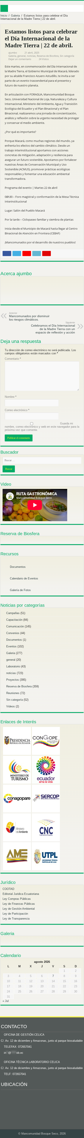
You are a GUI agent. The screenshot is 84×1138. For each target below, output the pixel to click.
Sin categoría (67, 55)
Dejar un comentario (19, 59)
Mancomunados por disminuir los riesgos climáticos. (29, 316)
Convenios (12, 633)
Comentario (13, 358)
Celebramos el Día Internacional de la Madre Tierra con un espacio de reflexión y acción (53, 327)
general (21, 55)
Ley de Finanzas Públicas (19, 903)
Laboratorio (13, 666)
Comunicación (15, 626)
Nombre (10, 396)
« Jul (6, 1001)
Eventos (11, 646)
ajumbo (12, 52)
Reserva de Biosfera (48, 55)
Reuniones (12, 693)
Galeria (15, 15)
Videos (10, 706)
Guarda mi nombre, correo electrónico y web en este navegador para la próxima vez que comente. (42, 427)
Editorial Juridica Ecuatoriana (21, 893)
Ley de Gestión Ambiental (19, 908)
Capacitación (14, 619)
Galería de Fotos (20, 590)
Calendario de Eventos (23, 578)
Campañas (13, 613)
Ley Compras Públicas (17, 898)
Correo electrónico (17, 410)
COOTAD (8, 889)
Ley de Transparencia (16, 918)
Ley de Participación (15, 913)
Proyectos (12, 679)
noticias (31, 55)
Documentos (17, 566)
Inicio (3, 15)
